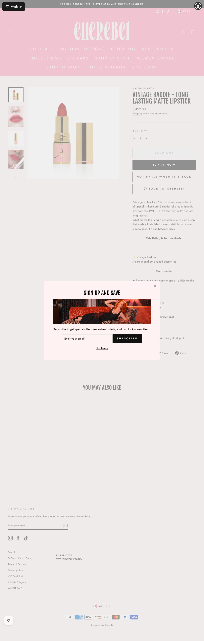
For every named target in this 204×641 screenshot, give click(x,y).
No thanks (102, 348)
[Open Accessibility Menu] (198, 6)
